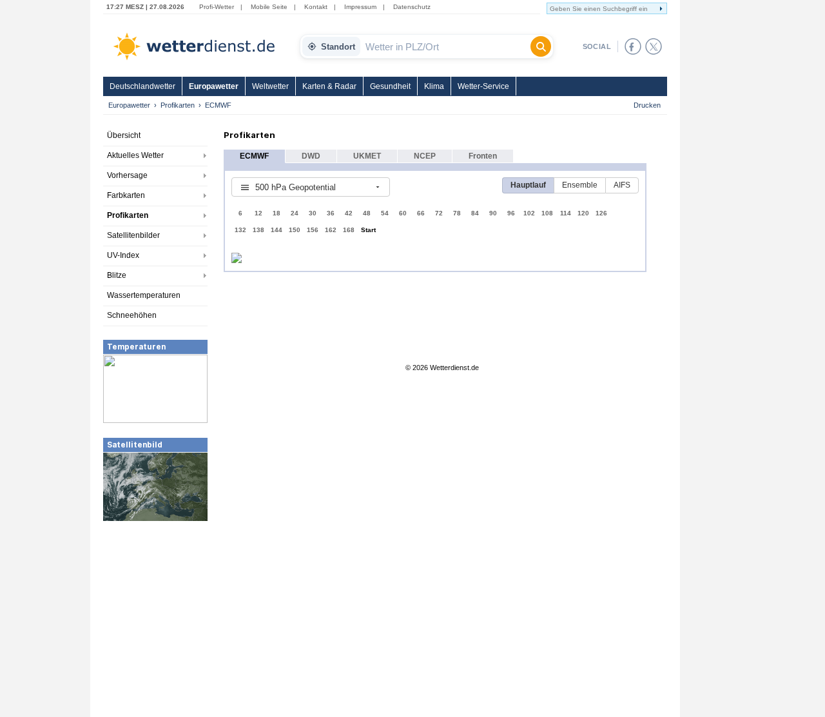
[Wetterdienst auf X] (653, 46)
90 (493, 213)
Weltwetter (270, 86)
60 (403, 213)
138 (258, 229)
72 (439, 213)
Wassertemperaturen (143, 295)
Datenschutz (412, 6)
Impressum (360, 6)
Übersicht (124, 135)
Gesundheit (390, 86)
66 (421, 213)
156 (312, 229)
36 (331, 213)
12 (258, 213)
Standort (338, 47)
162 (330, 229)
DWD (311, 156)
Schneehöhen (132, 315)
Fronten (483, 156)
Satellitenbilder (133, 235)
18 (276, 213)
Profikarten (177, 105)
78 (457, 213)
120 (583, 213)
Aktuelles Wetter (135, 155)
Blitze (116, 275)
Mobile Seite (269, 6)
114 (565, 213)
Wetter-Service (483, 86)
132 (240, 229)
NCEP (425, 156)
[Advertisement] (155, 619)
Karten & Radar (329, 86)
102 (529, 213)
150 (294, 229)
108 (547, 213)
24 (294, 213)
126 (601, 213)
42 (349, 213)
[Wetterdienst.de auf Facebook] (633, 46)
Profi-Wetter (216, 6)
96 (511, 213)
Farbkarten (126, 195)
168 (348, 229)
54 (385, 213)
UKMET (367, 156)
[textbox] (445, 46)
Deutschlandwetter (142, 86)
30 (312, 213)
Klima (434, 86)
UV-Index (123, 255)
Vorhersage (127, 175)
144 (276, 229)
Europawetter (213, 86)
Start (368, 229)
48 (367, 213)
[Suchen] (540, 46)
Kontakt (315, 6)
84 (475, 213)
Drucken (647, 105)
